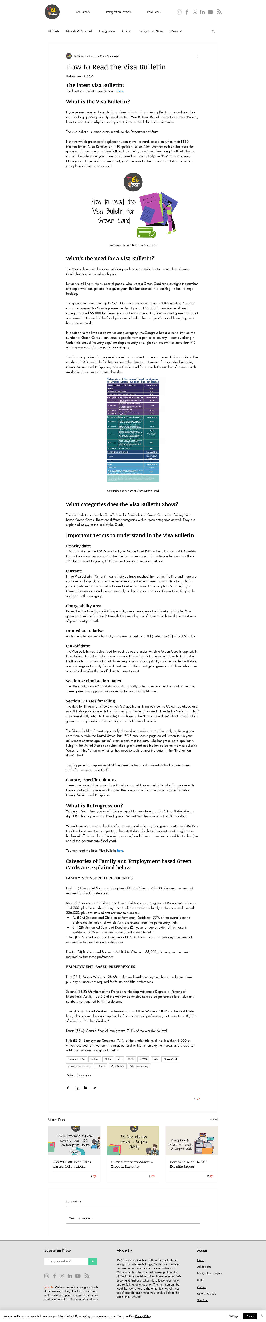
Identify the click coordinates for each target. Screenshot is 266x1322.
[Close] (261, 1316)
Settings (233, 1316)
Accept (250, 1316)
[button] (183, 630)
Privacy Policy (143, 1316)
